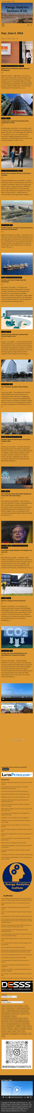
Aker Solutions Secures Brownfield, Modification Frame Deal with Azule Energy (16, 494)
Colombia (4, 545)
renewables (23, 1028)
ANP (8, 1006)
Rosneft (4, 1031)
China (26, 1006)
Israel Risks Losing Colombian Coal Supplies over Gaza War (16, 551)
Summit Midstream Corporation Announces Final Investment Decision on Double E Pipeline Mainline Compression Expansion (16, 899)
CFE (15, 1006)
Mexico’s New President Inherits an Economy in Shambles (16, 174)
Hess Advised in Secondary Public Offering (14, 387)
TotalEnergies (5, 1034)
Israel (9, 545)
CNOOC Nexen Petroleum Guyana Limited (17, 1011)
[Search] (31, 25)
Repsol (29, 1028)
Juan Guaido (26, 1023)
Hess (3, 1023)
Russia (9, 1031)
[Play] (3, 1097)
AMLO (3, 1006)
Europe (3, 118)
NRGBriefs (18, 1026)
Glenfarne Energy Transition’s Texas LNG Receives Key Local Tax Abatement (17, 228)
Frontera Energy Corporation (22, 1021)
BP (12, 1006)
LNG (3, 1026)
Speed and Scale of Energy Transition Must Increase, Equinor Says (14, 335)
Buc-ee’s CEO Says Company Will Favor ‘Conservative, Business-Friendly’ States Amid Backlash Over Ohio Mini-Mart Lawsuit (16, 951)
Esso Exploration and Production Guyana (12, 1018)
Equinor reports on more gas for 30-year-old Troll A (13, 842)
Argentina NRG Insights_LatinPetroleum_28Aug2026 (14, 767)
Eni (28, 1013)
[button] (17, 1090)
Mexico (20, 170)
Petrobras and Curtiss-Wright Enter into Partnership (13, 281)
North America (5, 225)
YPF (30, 1034)
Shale (14, 1031)
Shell (19, 1031)
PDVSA (29, 1026)
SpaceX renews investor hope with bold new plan (13, 947)
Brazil (3, 277)
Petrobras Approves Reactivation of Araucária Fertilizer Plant (15, 440)
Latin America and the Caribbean (9, 66)
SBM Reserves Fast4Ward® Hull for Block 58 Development (15, 69)
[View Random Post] (28, 25)
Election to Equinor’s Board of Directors (13, 601)
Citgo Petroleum (11, 1008)
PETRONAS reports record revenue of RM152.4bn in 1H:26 (15, 797)
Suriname (21, 66)
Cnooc (3, 1011)
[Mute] (28, 1097)
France (8, 118)
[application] (17, 1090)
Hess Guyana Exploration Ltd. (13, 1023)
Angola (7, 491)
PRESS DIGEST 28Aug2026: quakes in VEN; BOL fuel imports (15, 794)
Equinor (14, 1016)
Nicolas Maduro (10, 1026)
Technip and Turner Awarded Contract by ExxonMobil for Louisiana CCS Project (14, 654)
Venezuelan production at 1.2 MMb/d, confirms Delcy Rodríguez (17, 854)
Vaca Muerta (24, 1034)
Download (5, 769)
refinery (16, 1028)
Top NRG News (8, 895)
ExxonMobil (5, 1021)
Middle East (4, 547)
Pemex (3, 1028)
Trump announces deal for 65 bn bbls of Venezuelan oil (14, 791)
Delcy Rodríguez (6, 1013)
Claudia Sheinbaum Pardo (23, 1008)
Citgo (3, 1008)
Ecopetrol (23, 1013)
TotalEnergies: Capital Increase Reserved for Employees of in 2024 (15, 121)
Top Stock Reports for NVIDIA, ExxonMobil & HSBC (13, 957)
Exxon (25, 1018)
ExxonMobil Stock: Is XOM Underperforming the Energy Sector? (16, 916)
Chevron (20, 1006)
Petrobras (9, 1028)
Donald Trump (15, 1013)
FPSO (11, 1021)
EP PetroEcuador (6, 1016)
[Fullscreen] (30, 1097)
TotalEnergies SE (15, 1034)
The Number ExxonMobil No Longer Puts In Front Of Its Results (16, 954)
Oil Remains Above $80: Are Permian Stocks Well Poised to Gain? (17, 978)
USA (11, 225)
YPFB (3, 1036)
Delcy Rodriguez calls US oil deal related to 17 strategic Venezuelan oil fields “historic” (14, 787)
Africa (3, 491)
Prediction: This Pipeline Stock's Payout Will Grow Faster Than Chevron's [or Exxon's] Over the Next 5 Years (16, 926)
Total (23, 1031)
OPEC (24, 1026)
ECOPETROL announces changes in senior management (14, 817)
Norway (8, 331)
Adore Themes (21, 1111)
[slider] (16, 1097)
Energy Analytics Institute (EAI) (17, 9)
